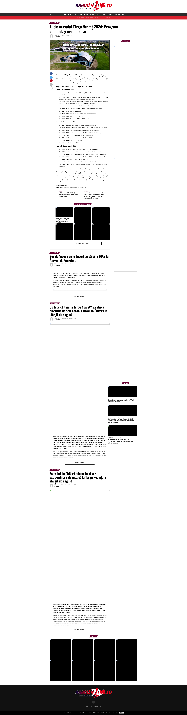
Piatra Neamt (89, 18)
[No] (185, 713)
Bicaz (102, 18)
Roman (96, 18)
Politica (105, 14)
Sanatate (111, 14)
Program (67, 187)
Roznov (108, 18)
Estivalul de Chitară (74, 617)
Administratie (78, 14)
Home (64, 14)
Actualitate (70, 14)
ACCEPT (122, 712)
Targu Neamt (80, 18)
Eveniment (98, 14)
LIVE (123, 14)
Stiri (91, 706)
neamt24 (58, 36)
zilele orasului (82, 187)
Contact (96, 706)
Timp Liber (117, 14)
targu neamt (74, 187)
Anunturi (86, 14)
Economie (92, 14)
